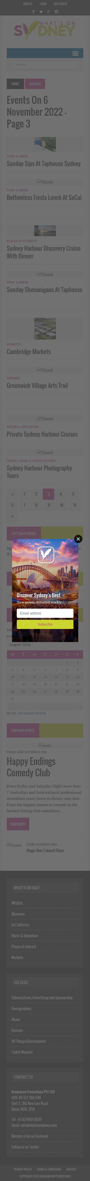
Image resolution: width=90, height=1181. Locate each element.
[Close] (78, 539)
